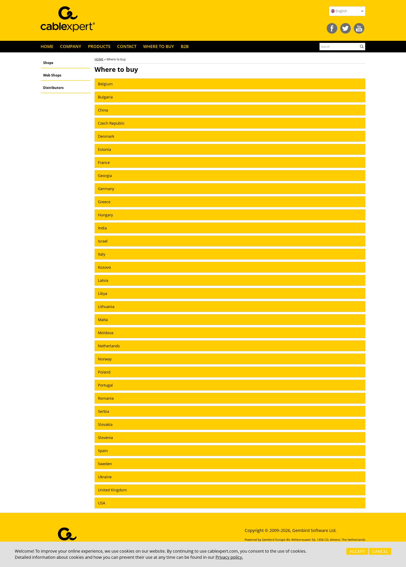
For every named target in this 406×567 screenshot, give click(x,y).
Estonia (104, 149)
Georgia (105, 175)
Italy (101, 254)
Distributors (53, 87)
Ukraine (105, 476)
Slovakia (105, 424)
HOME (47, 46)
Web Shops (52, 75)
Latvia (103, 280)
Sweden (105, 463)
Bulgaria (105, 96)
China (103, 110)
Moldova (105, 332)
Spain (103, 450)
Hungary (105, 214)
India (102, 227)
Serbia (103, 411)
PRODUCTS (99, 46)
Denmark (106, 136)
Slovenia (105, 437)
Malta (103, 319)
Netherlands (109, 345)
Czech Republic (111, 123)
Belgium (105, 83)
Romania (106, 398)
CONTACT (126, 46)
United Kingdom (112, 489)
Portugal (105, 385)
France (104, 162)
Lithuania (106, 306)
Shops (48, 62)
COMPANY (70, 46)
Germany (106, 188)
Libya (102, 293)
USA (101, 503)
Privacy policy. (229, 557)
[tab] (230, 84)
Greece (104, 201)
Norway (105, 358)
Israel (103, 241)
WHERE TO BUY (158, 46)
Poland (104, 372)
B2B (185, 46)
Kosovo (104, 267)
